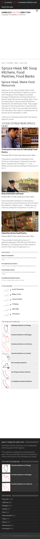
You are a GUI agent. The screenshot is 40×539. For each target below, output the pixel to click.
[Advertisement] (20, 39)
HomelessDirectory (16, 12)
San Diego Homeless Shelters (21, 372)
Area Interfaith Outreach (13, 193)
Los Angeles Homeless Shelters (21, 381)
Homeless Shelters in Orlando (21, 353)
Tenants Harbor (17, 299)
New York (5, 499)
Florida (5, 509)
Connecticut (6, 528)
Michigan (5, 505)
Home (3, 63)
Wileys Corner (16, 294)
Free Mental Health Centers (11, 278)
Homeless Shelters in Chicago (21, 325)
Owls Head (15, 309)
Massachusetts (7, 515)
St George (15, 304)
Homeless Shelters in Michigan (21, 335)
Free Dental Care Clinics (9, 264)
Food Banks (10, 63)
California (5, 502)
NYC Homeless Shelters (19, 363)
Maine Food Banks (8, 255)
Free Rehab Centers (8, 270)
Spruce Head (23, 63)
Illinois (4, 522)
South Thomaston (18, 289)
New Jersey (6, 525)
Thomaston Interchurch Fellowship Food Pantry (19, 151)
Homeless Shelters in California (21, 344)
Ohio (4, 512)
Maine (16, 63)
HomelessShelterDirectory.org (20, 536)
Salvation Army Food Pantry (14, 233)
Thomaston (16, 314)
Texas (4, 519)
